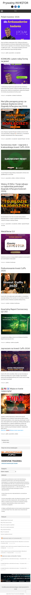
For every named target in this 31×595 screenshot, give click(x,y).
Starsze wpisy (5, 442)
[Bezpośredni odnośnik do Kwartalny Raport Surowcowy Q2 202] (15, 334)
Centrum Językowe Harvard (6, 534)
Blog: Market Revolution (6, 529)
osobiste (7, 303)
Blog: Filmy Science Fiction (6, 522)
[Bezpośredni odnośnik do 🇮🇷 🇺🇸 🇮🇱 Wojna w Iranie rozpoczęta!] (15, 413)
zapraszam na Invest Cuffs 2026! (15, 348)
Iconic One (8, 593)
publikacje (8, 342)
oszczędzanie (17, 52)
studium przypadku (15, 342)
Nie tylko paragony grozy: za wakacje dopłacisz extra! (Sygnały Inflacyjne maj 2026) (14, 103)
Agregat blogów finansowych (7, 520)
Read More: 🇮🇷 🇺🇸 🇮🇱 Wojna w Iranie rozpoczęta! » (12, 430)
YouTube (27, 138)
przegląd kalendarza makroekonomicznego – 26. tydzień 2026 (13, 563)
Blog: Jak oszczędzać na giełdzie (7, 524)
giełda (7, 52)
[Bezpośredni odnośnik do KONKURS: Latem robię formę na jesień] (15, 83)
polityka (13, 178)
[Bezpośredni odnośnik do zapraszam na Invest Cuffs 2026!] (15, 370)
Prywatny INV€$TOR (15, 2)
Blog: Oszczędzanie (5, 531)
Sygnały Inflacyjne (21, 138)
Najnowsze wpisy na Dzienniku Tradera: (11, 556)
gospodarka (11, 52)
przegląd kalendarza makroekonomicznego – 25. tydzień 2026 (13, 568)
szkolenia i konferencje (17, 95)
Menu (15, 10)
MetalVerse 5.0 (8, 231)
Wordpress (22, 593)
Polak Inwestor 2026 (10, 17)
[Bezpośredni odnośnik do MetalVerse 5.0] (15, 253)
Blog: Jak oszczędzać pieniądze (7, 527)
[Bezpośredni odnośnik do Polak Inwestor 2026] (15, 39)
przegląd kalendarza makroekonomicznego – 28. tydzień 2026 (13, 558)
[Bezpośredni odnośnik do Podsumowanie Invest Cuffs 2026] (15, 293)
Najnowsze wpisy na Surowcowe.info (12, 538)
